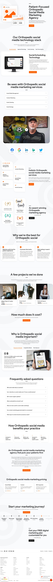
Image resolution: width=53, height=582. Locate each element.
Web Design (11, 518)
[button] (31, 25)
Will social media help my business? (15, 387)
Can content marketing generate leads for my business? (19, 410)
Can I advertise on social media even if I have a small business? (21, 392)
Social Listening (10, 102)
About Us (14, 557)
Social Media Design (6, 184)
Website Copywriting (5, 175)
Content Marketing (11, 97)
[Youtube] (11, 551)
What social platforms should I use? (15, 401)
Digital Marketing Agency (4, 557)
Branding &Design (4, 519)
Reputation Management (26, 519)
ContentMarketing (41, 519)
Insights (1, 567)
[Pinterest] (13, 551)
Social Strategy (10, 107)
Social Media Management (13, 93)
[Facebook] (4, 551)
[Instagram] (8, 551)
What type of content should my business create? (18, 414)
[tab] (12, 49)
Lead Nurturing (49, 518)
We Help (27, 557)
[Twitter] (6, 551)
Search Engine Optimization (19, 519)
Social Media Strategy (18, 179)
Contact (41, 557)
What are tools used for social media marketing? (18, 405)
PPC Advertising (33, 518)
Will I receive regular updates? (14, 396)
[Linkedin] (9, 551)
